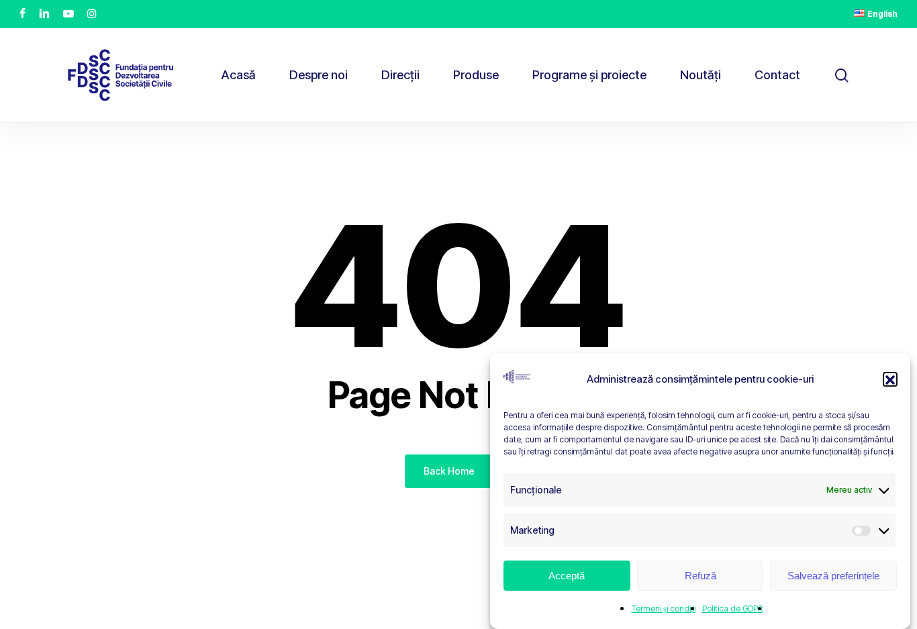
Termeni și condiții (663, 608)
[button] (890, 380)
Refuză (700, 575)
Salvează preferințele (833, 575)
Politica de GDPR (732, 608)
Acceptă (566, 575)
